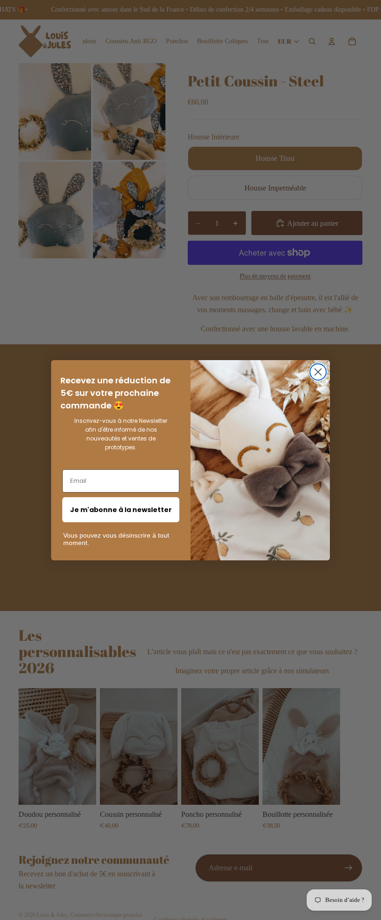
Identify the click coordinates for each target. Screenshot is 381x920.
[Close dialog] (318, 372)
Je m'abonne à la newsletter (121, 509)
